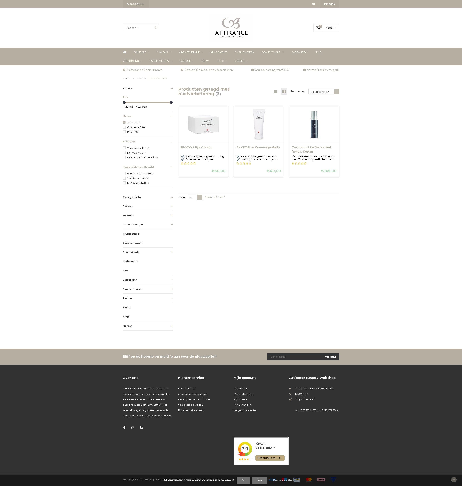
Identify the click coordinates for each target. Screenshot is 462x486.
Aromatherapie (189, 52)
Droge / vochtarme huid (142, 157)
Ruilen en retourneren (191, 410)
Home (124, 52)
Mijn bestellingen (244, 393)
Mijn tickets (240, 399)
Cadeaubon (299, 52)
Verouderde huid (138, 147)
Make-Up (162, 52)
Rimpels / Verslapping (141, 173)
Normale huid (136, 152)
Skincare (140, 52)
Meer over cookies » (283, 480)
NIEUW (205, 60)
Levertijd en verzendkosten (194, 399)
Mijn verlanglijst (242, 404)
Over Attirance (186, 388)
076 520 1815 (137, 3)
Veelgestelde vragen (190, 404)
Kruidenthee (218, 52)
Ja (243, 480)
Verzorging (131, 60)
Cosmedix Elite (136, 127)
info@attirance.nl (304, 399)
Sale (318, 52)
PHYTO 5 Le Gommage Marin (258, 147)
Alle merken (134, 122)
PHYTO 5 (132, 131)
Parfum (185, 60)
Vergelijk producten (245, 410)
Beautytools (271, 52)
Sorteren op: (298, 91)
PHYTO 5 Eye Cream (196, 147)
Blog (220, 60)
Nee (260, 480)
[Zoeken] (156, 27)
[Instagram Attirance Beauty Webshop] (133, 428)
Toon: (181, 197)
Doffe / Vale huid (138, 182)
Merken (239, 60)
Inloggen (329, 3)
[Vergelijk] (313, 3)
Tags (139, 78)
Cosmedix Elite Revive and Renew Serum (311, 149)
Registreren (241, 388)
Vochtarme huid (137, 178)
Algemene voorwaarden (192, 393)
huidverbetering (158, 78)
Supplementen (244, 52)
